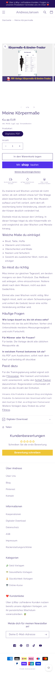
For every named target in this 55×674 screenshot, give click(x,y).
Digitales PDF (12, 134)
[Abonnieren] (46, 634)
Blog (8, 483)
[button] (3, 12)
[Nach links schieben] (21, 107)
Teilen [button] (9, 427)
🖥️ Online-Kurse (14, 585)
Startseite (6, 20)
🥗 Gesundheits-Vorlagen (19, 572)
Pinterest (10, 489)
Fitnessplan (12, 376)
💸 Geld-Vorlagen (15, 565)
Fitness (6, 410)
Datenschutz (12, 527)
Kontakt (10, 496)
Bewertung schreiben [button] (27, 452)
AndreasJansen (30, 669)
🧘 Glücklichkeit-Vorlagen (19, 579)
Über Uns (11, 476)
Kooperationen (13, 514)
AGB (8, 534)
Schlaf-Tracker (43, 380)
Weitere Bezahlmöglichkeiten (28, 172)
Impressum (11, 540)
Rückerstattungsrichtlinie (19, 547)
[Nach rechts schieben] (34, 107)
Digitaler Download (16, 521)
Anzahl (5, 140)
